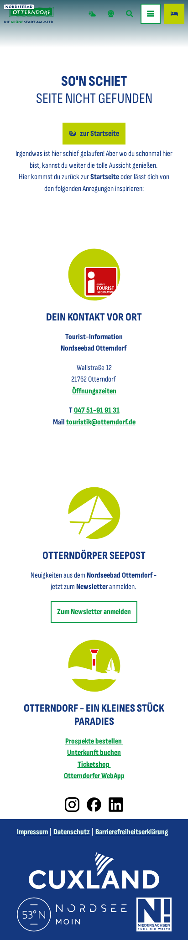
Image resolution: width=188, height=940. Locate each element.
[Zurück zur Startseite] (29, 13)
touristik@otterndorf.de (101, 422)
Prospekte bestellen (94, 741)
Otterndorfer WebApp (94, 775)
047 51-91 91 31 (97, 410)
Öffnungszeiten (94, 391)
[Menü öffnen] (151, 14)
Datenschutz (71, 832)
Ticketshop (94, 764)
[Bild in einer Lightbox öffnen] (94, 274)
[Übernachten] (174, 14)
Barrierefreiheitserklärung (131, 832)
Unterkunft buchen (94, 752)
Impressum (32, 832)
